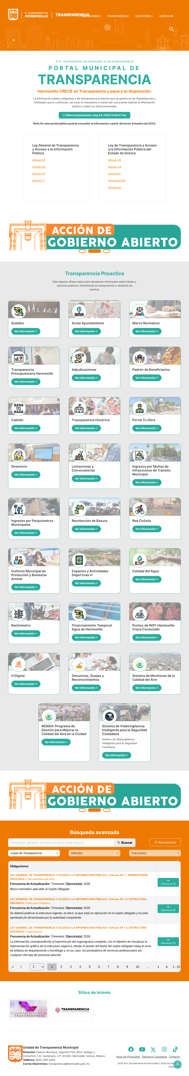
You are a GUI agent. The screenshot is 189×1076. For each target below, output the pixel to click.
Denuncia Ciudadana (154, 1056)
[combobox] (34, 853)
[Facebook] (131, 1049)
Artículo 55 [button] (114, 159)
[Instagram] (164, 1049)
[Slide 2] (94, 251)
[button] (57, 853)
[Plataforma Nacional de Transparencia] (28, 1009)
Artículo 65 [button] (38, 159)
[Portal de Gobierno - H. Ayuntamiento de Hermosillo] (14, 40)
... (148, 966)
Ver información (167, 882)
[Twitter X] (153, 1049)
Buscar (126, 843)
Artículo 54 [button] (114, 166)
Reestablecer (166, 842)
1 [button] (52, 966)
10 (137, 966)
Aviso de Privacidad (128, 1056)
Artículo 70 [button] (38, 173)
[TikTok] (175, 1049)
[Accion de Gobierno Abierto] (94, 237)
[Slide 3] (106, 251)
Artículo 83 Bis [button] (116, 180)
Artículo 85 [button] (114, 187)
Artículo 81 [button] (114, 173)
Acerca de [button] (166, 16)
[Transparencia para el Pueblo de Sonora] (72, 1010)
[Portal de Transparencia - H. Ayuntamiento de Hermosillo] (49, 15)
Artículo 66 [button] (38, 166)
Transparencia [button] (117, 16)
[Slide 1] (82, 251)
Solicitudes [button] (143, 16)
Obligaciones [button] (90, 16)
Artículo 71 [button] (38, 180)
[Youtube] (142, 1049)
